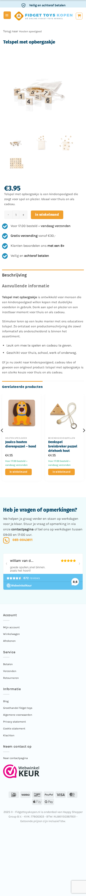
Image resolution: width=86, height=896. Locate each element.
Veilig (47, 4)
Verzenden (9, 671)
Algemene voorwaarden (17, 714)
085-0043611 (23, 540)
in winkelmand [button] (18, 471)
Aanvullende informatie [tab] (25, 285)
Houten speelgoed (30, 31)
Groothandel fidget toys (17, 707)
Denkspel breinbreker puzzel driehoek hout (62, 446)
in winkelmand (47, 215)
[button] (7, 15)
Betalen (8, 664)
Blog (6, 701)
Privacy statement (14, 721)
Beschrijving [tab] (14, 275)
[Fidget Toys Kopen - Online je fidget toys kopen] (43, 16)
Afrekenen (9, 640)
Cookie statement (14, 728)
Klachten (8, 735)
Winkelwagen (11, 634)
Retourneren (11, 677)
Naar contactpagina (15, 758)
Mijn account (11, 627)
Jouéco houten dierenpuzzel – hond (20, 444)
